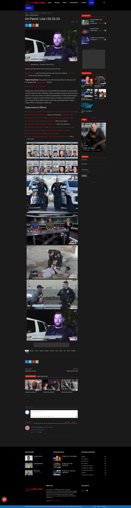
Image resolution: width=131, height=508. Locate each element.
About (94, 506)
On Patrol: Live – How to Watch (69, 456)
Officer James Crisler (89, 148)
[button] (104, 2)
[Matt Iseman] (29, 472)
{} (50, 416)
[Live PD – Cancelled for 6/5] (87, 106)
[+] (53, 416)
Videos (64, 2)
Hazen (56, 350)
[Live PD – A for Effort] (100, 93)
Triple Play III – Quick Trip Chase (36, 86)
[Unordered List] (43, 417)
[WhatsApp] (37, 25)
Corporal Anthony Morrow (69, 112)
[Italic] (34, 417)
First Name (84, 159)
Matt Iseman (37, 470)
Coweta (36, 350)
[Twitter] (30, 25)
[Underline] (36, 417)
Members (28, 8)
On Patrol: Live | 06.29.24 (30, 392)
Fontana (52, 350)
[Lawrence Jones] (29, 458)
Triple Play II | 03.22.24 (30, 371)
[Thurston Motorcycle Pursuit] (85, 22)
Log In (91, 2)
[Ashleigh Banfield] (29, 465)
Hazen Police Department (34, 136)
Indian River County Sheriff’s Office (37, 115)
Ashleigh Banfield (30, 73)
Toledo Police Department (34, 124)
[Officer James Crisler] (93, 137)
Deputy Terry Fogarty (49, 130)
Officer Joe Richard (49, 121)
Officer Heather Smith (49, 124)
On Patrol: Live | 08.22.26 (97, 37)
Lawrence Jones (38, 456)
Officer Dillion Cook (63, 136)
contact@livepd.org (56, 500)
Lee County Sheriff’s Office (34, 130)
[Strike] (38, 417)
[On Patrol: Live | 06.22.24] (69, 385)
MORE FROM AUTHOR (42, 376)
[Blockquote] (45, 417)
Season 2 (27, 64)
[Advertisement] (51, 345)
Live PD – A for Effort (99, 98)
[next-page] (28, 395)
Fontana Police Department (35, 121)
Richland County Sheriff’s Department (38, 112)
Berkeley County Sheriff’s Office (36, 118)
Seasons (56, 2)
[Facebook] (26, 25)
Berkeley (31, 350)
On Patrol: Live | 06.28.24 (48, 392)
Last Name (84, 164)
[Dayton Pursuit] (85, 31)
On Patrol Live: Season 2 (34, 13)
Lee (64, 350)
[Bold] (32, 417)
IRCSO (61, 350)
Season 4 (97, 96)
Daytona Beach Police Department (37, 127)
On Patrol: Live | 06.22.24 (66, 392)
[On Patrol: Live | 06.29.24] (33, 385)
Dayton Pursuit (94, 28)
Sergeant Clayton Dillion (50, 136)
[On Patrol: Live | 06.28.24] (51, 385)
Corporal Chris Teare (51, 133)
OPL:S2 (68, 350)
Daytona (41, 350)
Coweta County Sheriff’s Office (35, 133)
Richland (73, 350)
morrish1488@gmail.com (38, 427)
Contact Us (103, 506)
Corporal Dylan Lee (66, 118)
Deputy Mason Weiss (62, 130)
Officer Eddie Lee (53, 127)
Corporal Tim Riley (55, 112)
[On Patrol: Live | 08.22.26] (85, 40)
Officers (83, 2)
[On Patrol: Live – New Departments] (100, 80)
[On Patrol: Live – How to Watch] (87, 80)
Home (49, 2)
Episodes (47, 350)
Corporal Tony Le (67, 115)
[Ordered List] (40, 417)
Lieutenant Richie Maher (66, 127)
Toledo (27, 352)
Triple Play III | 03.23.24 (72, 371)
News (83, 83)
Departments (74, 2)
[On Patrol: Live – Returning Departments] (87, 93)
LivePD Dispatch (93, 23)
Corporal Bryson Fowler (53, 118)
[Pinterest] (33, 25)
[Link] (49, 417)
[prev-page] (26, 395)
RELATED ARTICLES (30, 376)
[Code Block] (47, 417)
